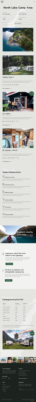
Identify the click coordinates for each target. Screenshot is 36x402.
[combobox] (26, 19)
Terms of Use (4, 399)
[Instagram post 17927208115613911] (21, 360)
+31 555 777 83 (22, 372)
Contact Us (4, 391)
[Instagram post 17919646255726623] (15, 360)
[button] (31, 147)
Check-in (5, 12)
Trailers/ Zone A (8, 77)
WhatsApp (24, 373)
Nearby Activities (5, 387)
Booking (4, 389)
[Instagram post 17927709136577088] (33, 360)
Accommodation (23, 17)
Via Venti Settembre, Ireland (25, 370)
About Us (4, 384)
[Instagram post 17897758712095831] (27, 360)
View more (32, 333)
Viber (21, 373)
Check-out (22, 12)
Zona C (4, 115)
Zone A (4, 78)
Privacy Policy (9, 399)
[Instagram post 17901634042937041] (9, 360)
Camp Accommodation (6, 386)
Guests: (5, 17)
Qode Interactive (27, 399)
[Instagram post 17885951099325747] (3, 360)
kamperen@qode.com (23, 375)
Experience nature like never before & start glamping (16, 254)
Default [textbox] (20, 19)
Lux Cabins (6, 114)
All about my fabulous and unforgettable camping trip (14, 271)
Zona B (4, 151)
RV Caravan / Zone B (10, 150)
